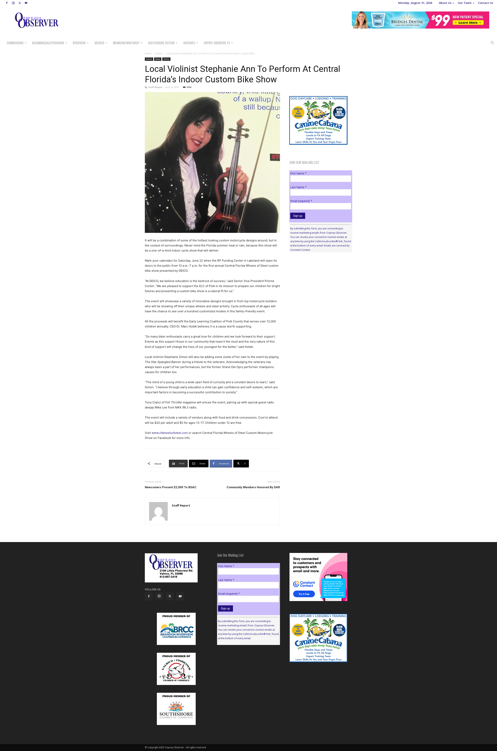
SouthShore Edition (161, 43)
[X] (20, 3)
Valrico (99, 43)
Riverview (79, 43)
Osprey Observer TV (217, 43)
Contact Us (485, 3)
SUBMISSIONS (15, 43)
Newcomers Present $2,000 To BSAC (170, 487)
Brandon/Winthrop (126, 43)
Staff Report (155, 87)
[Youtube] (26, 3)
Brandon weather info (318, 291)
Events (158, 53)
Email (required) (301, 201)
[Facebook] (7, 3)
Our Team (465, 3)
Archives (189, 43)
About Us (445, 3)
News (157, 59)
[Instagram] (13, 3)
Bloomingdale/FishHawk (48, 43)
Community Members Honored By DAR (253, 487)
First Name (298, 173)
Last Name (298, 187)
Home (148, 53)
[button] (492, 43)
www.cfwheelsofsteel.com (170, 433)
